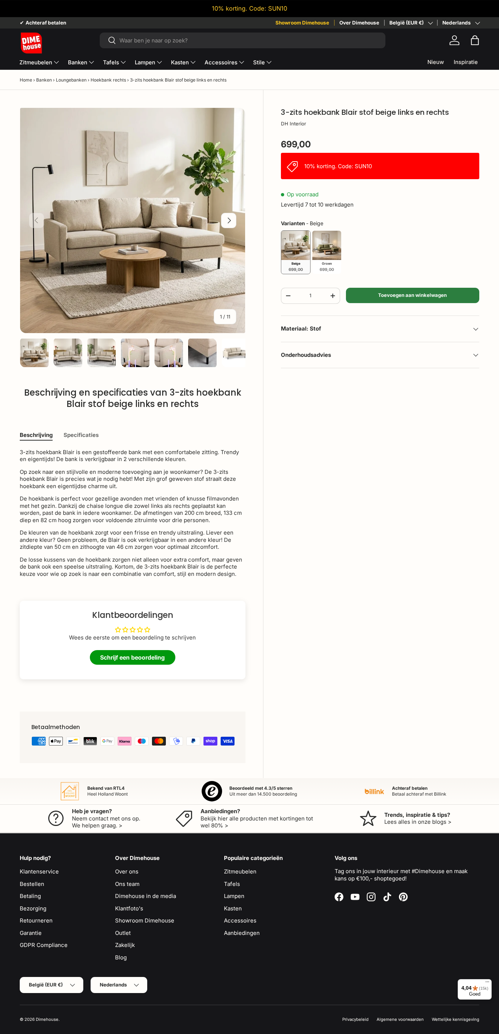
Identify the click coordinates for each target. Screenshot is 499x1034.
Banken (77, 62)
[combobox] (242, 40)
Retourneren (36, 920)
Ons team (127, 883)
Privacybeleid (355, 1019)
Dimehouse (47, 1019)
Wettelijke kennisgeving (455, 1019)
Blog (121, 957)
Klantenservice (39, 871)
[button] (475, 40)
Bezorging (33, 908)
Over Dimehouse (359, 23)
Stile (259, 62)
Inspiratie (466, 62)
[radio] (296, 252)
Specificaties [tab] (81, 434)
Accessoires (221, 62)
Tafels (111, 62)
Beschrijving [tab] (36, 434)
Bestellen (32, 883)
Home (26, 80)
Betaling (30, 896)
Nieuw (435, 62)
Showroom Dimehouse (302, 23)
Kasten (180, 62)
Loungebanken (71, 80)
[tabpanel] (132, 513)
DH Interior (293, 124)
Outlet (123, 932)
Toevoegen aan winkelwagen (412, 295)
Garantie (31, 932)
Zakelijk (125, 944)
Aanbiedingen (242, 932)
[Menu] (487, 983)
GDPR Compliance (44, 944)
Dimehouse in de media (145, 896)
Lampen (145, 62)
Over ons (126, 871)
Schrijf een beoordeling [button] (132, 657)
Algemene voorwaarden (400, 1019)
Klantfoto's (129, 908)
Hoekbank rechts (108, 80)
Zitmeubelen (35, 62)
